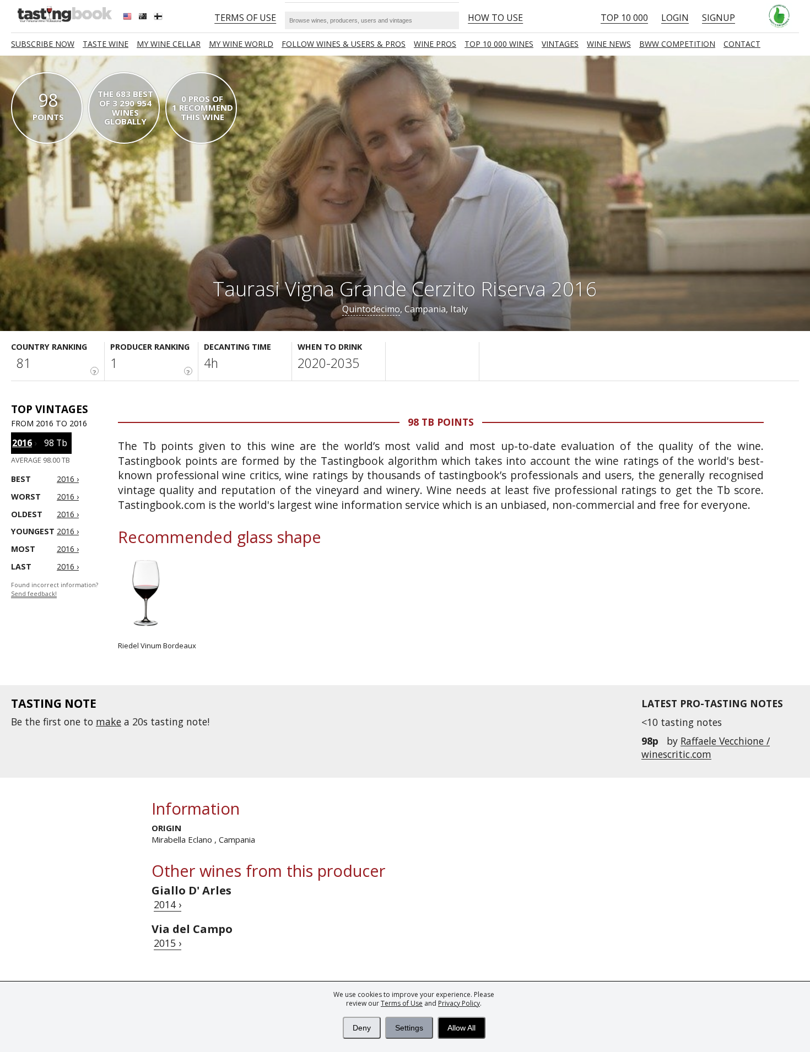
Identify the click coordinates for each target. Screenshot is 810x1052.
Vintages (560, 44)
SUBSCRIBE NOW (42, 44)
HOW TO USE (495, 18)
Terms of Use (402, 1003)
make (108, 721)
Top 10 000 (624, 18)
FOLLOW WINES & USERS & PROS (344, 44)
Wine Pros (435, 44)
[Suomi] (159, 17)
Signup (718, 18)
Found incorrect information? (54, 589)
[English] (128, 17)
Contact (741, 44)
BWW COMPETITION (677, 44)
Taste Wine (105, 44)
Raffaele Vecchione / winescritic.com (705, 747)
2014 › (167, 904)
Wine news (609, 44)
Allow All (461, 1027)
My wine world (241, 44)
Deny (362, 1027)
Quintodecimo (371, 309)
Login (675, 18)
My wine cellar (169, 44)
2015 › (167, 943)
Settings (409, 1027)
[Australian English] (144, 17)
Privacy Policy (459, 1003)
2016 (22, 443)
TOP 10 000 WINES (499, 44)
